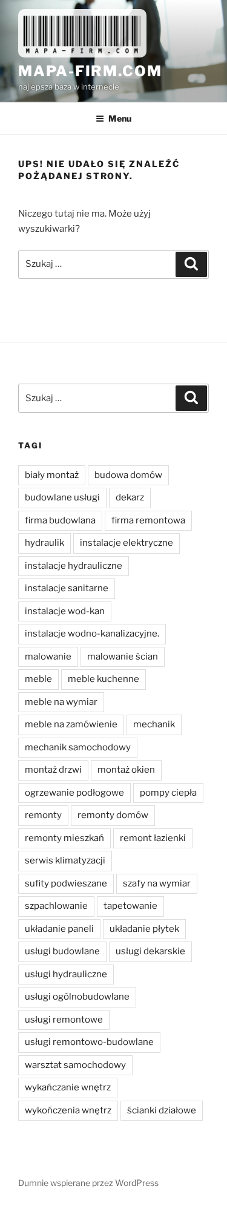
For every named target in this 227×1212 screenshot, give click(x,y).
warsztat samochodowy (75, 1065)
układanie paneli (59, 928)
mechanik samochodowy (78, 747)
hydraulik (44, 542)
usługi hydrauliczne (66, 974)
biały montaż (52, 475)
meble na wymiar (61, 701)
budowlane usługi (62, 497)
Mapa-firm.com (90, 71)
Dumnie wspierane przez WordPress (88, 1183)
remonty (43, 815)
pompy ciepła (168, 792)
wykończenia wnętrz (68, 1110)
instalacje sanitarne (66, 588)
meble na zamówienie (71, 724)
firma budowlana (60, 520)
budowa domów (128, 475)
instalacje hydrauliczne (73, 565)
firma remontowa (148, 520)
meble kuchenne (103, 678)
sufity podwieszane (66, 883)
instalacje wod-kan (65, 611)
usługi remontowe (64, 1019)
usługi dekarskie (150, 951)
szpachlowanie (56, 905)
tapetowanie (130, 905)
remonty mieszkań (64, 838)
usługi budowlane (62, 951)
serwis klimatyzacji (65, 860)
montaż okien (126, 769)
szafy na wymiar (157, 883)
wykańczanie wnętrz (68, 1087)
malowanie (48, 656)
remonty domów (112, 815)
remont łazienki (153, 838)
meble (38, 678)
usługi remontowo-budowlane (89, 1042)
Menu (119, 118)
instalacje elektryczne (126, 542)
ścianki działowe (161, 1110)
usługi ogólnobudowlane (77, 996)
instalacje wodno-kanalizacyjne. (92, 633)
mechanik (154, 724)
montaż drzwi (53, 769)
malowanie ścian (122, 656)
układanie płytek (144, 928)
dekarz (130, 497)
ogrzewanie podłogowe (74, 792)
